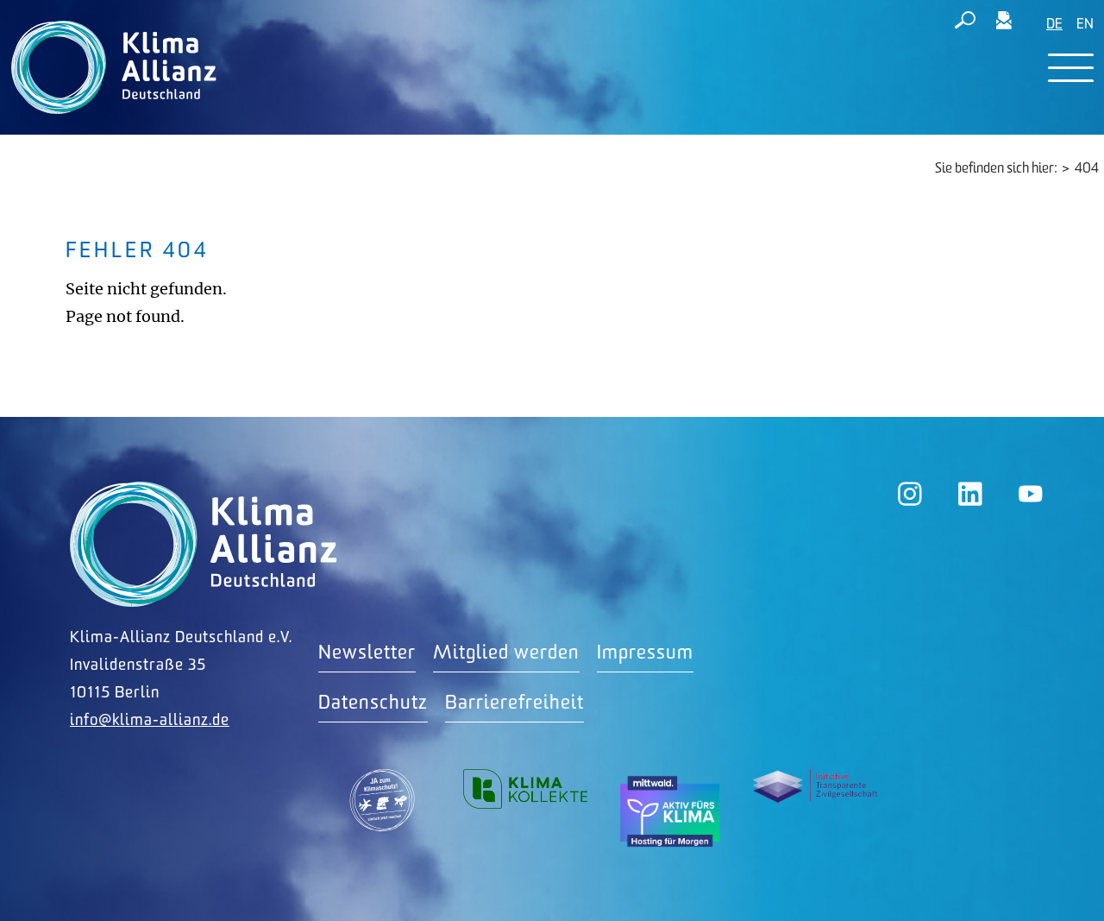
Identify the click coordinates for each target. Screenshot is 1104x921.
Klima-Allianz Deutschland (203, 544)
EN (1085, 24)
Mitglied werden (506, 653)
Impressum (645, 653)
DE (1054, 24)
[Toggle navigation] (1071, 68)
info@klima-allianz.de (149, 720)
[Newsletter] (1004, 23)
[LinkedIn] (970, 494)
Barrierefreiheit (514, 703)
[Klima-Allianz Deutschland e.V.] (110, 67)
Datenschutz (373, 703)
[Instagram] (910, 494)
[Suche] (965, 23)
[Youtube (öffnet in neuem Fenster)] (1031, 494)
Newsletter (367, 653)
